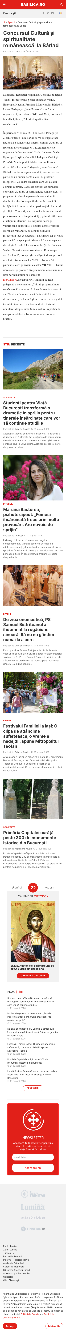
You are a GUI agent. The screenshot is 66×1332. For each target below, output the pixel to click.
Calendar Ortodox (33, 975)
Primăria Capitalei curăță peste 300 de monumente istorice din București (29, 837)
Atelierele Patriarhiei (13, 1263)
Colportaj (8, 1276)
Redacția (19, 535)
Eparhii (11, 22)
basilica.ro (20, 51)
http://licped (10, 279)
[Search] (61, 4)
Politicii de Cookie (30, 1314)
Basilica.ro (33, 4)
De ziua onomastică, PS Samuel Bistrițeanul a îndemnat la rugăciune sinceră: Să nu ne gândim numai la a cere (28, 629)
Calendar (33, 896)
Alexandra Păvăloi (23, 848)
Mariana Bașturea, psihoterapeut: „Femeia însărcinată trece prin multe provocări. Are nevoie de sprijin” (31, 519)
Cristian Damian (22, 429)
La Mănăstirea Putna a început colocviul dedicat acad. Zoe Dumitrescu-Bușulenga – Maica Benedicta (32, 1074)
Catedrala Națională (13, 1266)
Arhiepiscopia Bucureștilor (16, 1273)
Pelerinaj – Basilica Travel (16, 1259)
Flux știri (33, 1088)
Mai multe (54, 1326)
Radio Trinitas (10, 1246)
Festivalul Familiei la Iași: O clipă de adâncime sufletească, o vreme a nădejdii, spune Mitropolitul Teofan (31, 736)
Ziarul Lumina (10, 1249)
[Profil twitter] (47, 13)
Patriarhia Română (12, 1256)
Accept (9, 1326)
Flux (15, 991)
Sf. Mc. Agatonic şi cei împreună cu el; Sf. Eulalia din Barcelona (32, 967)
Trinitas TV (8, 1253)
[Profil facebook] (43, 13)
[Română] (61, 13)
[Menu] (4, 4)
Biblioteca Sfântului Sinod (16, 1270)
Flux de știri (10, 13)
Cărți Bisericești (11, 1280)
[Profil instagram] (52, 13)
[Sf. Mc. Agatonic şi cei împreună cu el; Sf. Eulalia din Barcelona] (33, 931)
